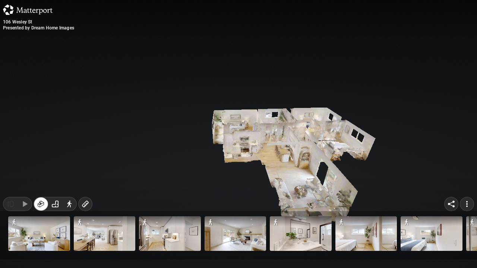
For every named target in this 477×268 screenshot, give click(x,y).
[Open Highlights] (10, 252)
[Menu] (467, 252)
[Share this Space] (451, 252)
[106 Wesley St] (238, 134)
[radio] (41, 252)
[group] (55, 252)
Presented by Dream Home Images (38, 28)
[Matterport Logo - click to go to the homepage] (27, 9)
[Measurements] (85, 252)
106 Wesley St (17, 22)
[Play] (24, 252)
